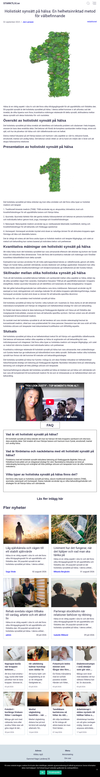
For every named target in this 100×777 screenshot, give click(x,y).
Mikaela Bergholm (62, 572)
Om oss (67, 758)
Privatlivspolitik (54, 772)
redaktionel (92, 21)
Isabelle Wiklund (61, 635)
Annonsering (67, 754)
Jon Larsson (28, 22)
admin (8, 635)
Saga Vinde (11, 572)
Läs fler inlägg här (50, 498)
